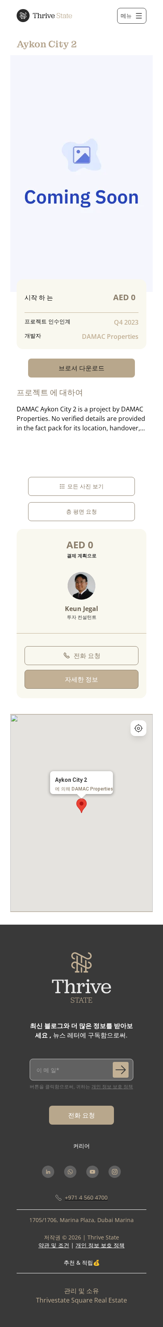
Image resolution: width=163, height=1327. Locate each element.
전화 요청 (87, 655)
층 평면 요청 (81, 511)
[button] (81, 805)
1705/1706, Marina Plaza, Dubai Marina (81, 1220)
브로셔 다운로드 (81, 368)
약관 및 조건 (53, 1245)
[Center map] (138, 728)
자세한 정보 (81, 679)
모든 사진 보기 (85, 486)
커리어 (81, 1145)
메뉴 (126, 15)
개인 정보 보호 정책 (112, 1086)
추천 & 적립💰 (82, 1262)
